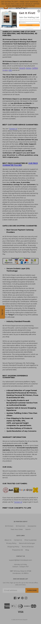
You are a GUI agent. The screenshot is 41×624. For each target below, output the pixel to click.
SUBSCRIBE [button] (29, 25)
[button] (38, 11)
